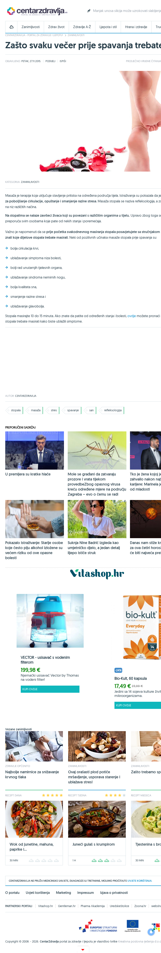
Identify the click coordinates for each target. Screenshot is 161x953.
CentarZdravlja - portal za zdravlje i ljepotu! (34, 35)
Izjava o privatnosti (114, 893)
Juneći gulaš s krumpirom (94, 844)
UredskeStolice (119, 906)
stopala (16, 410)
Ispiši (63, 61)
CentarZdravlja (36, 11)
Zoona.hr (140, 906)
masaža (35, 410)
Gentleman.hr (66, 906)
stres (54, 410)
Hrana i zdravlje (136, 27)
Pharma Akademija (93, 906)
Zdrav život (56, 27)
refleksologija (113, 410)
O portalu (12, 893)
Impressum (85, 893)
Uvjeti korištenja (38, 893)
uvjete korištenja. (139, 881)
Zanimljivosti (31, 27)
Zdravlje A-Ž (82, 27)
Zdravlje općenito (17, 766)
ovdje (131, 316)
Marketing (63, 893)
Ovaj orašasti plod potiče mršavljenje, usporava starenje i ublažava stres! (94, 776)
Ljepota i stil (108, 27)
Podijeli (50, 61)
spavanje (73, 410)
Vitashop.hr (45, 906)
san (91, 410)
